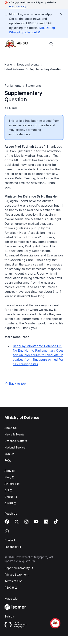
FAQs (8, 460)
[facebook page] (7, 521)
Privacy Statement (16, 574)
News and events (28, 64)
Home (8, 64)
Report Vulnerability (17, 568)
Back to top (17, 383)
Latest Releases (14, 69)
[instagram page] (26, 521)
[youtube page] (36, 521)
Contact (10, 540)
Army (8, 470)
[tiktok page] (56, 521)
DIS (7, 490)
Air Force (10, 483)
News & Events (14, 434)
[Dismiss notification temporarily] (61, 14)
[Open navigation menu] (61, 44)
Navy (8, 477)
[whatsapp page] (7, 531)
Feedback (11, 547)
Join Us (9, 454)
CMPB (9, 503)
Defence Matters (16, 441)
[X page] (16, 521)
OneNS (9, 497)
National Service (15, 447)
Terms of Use (13, 581)
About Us (11, 428)
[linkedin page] (46, 521)
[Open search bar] (51, 44)
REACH (9, 587)
